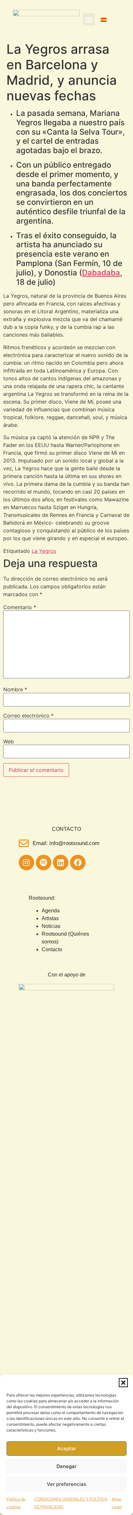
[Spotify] (43, 862)
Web (8, 741)
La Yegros (44, 551)
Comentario (19, 607)
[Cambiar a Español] (103, 19)
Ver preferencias (66, 1484)
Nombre (15, 689)
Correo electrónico (28, 715)
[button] (123, 1382)
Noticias (51, 926)
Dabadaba (101, 272)
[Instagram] (26, 862)
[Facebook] (78, 862)
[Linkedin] (60, 862)
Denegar (66, 1466)
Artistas (50, 918)
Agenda (51, 910)
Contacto (52, 949)
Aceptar (66, 1448)
